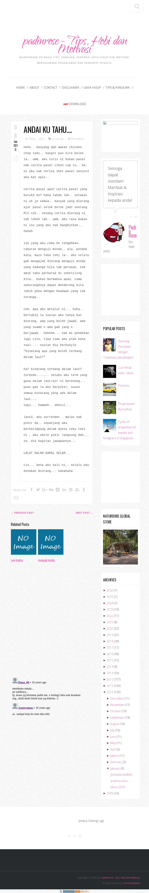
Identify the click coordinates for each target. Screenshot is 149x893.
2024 (110, 603)
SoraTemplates (132, 883)
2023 (110, 609)
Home (20, 88)
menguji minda (46, 560)
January (115, 768)
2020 (110, 628)
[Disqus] (52, 621)
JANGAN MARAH (121, 775)
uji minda (57, 138)
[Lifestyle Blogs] (67, 891)
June (113, 737)
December (117, 698)
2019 (110, 635)
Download (77, 104)
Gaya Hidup (92, 88)
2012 (110, 679)
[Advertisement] (77, 10)
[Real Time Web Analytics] (81, 891)
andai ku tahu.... (48, 129)
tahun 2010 (117, 787)
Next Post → (84, 512)
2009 (110, 793)
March (114, 756)
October (115, 711)
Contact (50, 88)
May (113, 743)
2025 (110, 597)
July (112, 730)
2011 (110, 686)
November (117, 705)
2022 (110, 616)
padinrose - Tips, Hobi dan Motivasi (74, 46)
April (113, 749)
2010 (110, 692)
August (114, 724)
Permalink (77, 138)
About (34, 88)
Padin (32, 138)
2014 (110, 667)
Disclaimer (70, 88)
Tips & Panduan (118, 88)
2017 (110, 648)
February (116, 762)
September (117, 717)
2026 (110, 590)
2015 (110, 660)
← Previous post (22, 512)
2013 (110, 673)
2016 (110, 654)
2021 (110, 622)
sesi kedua (17, 560)
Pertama (123, 386)
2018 (110, 641)
